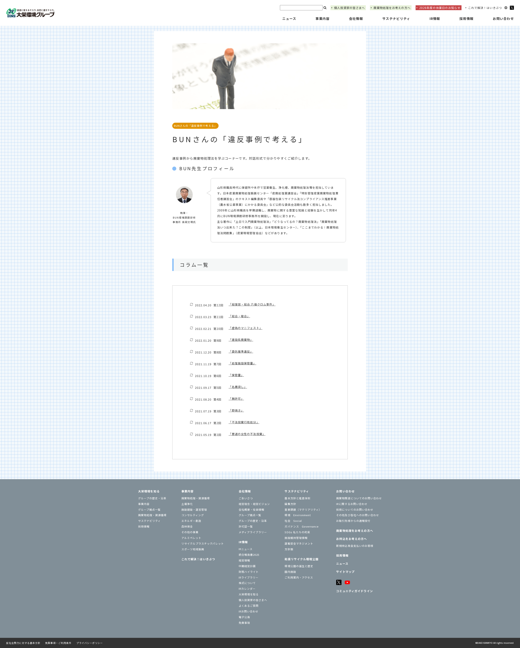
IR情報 (243, 542)
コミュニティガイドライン (354, 591)
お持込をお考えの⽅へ (351, 539)
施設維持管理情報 (296, 538)
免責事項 (244, 623)
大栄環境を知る (149, 491)
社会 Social (293, 521)
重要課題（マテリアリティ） (303, 509)
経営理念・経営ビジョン (254, 504)
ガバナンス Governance (302, 526)
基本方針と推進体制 (297, 498)
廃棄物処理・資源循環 (152, 515)
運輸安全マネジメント (299, 543)
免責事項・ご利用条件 (58, 643)
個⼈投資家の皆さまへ (349, 8)
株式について (247, 583)
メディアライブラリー (253, 532)
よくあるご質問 (249, 606)
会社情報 (245, 491)
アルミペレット (191, 538)
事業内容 (144, 504)
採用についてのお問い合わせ (354, 509)
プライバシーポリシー (89, 643)
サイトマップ (345, 572)
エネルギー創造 (191, 521)
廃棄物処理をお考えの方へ (392, 8)
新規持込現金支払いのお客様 (354, 546)
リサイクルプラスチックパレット (202, 543)
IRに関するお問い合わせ (351, 504)
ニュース (289, 18)
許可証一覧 (246, 526)
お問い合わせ (345, 491)
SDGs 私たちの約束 (297, 532)
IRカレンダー (247, 589)
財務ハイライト (249, 572)
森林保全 (187, 526)
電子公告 (244, 617)
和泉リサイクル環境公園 (301, 559)
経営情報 (244, 560)
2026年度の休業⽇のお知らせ (439, 8)
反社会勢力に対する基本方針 (23, 643)
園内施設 (290, 572)
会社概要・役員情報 (251, 509)
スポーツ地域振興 (192, 549)
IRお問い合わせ (248, 611)
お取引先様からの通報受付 (353, 521)
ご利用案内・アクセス (299, 577)
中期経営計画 (247, 566)
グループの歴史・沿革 (152, 498)
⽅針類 (289, 549)
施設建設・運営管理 (194, 509)
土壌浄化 (187, 504)
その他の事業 (189, 532)
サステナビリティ (149, 521)
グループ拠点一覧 (149, 509)
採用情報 (466, 18)
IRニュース (245, 549)
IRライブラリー (248, 577)
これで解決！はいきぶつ (485, 8)
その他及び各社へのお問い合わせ (357, 515)
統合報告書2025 (249, 555)
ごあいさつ (246, 498)
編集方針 (290, 504)
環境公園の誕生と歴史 (299, 566)
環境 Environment (298, 515)
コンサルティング (192, 515)
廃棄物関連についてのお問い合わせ (359, 498)
